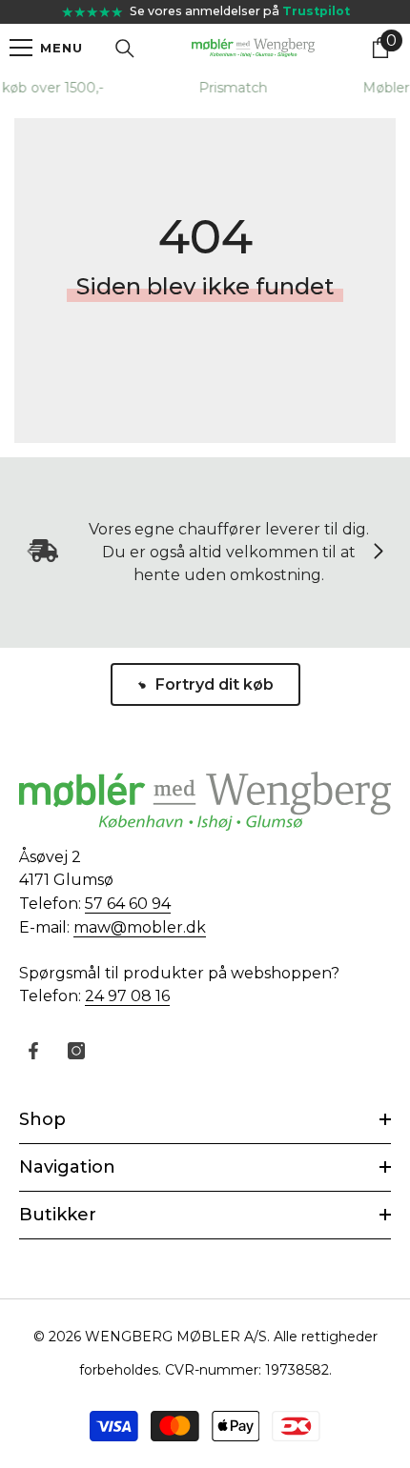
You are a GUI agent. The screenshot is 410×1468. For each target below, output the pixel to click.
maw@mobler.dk (139, 927)
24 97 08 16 (127, 996)
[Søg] (124, 48)
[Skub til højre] (377, 552)
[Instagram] (76, 1050)
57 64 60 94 (128, 904)
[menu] (21, 47)
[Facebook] (33, 1050)
